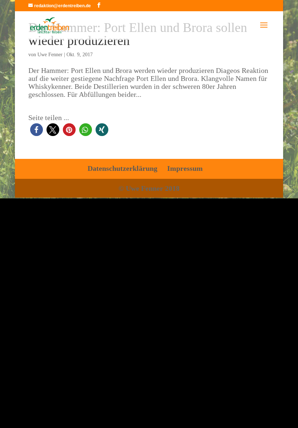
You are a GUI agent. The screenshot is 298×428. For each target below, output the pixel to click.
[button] (36, 129)
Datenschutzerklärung (122, 168)
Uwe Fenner (50, 54)
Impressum (185, 168)
